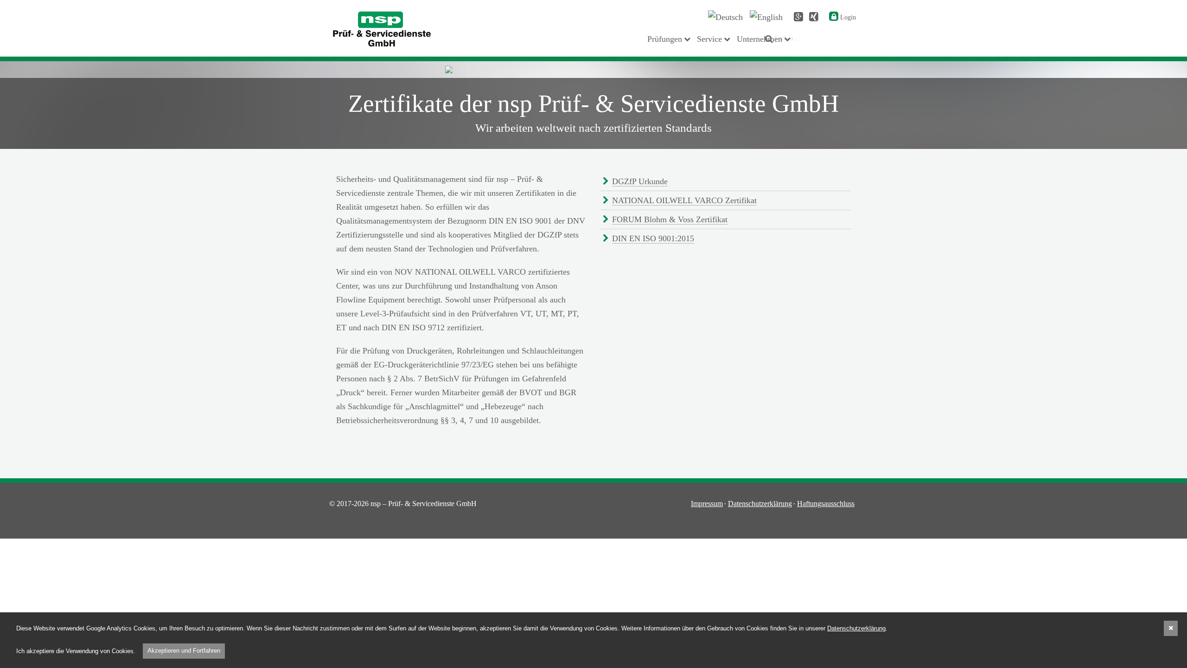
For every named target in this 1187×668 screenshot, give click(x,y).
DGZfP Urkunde (640, 181)
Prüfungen (664, 39)
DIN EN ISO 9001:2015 (653, 238)
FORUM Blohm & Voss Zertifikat (670, 219)
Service (709, 39)
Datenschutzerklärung (760, 503)
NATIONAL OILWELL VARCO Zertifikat (684, 200)
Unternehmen (759, 39)
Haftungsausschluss (826, 503)
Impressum (707, 503)
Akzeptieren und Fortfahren (183, 650)
